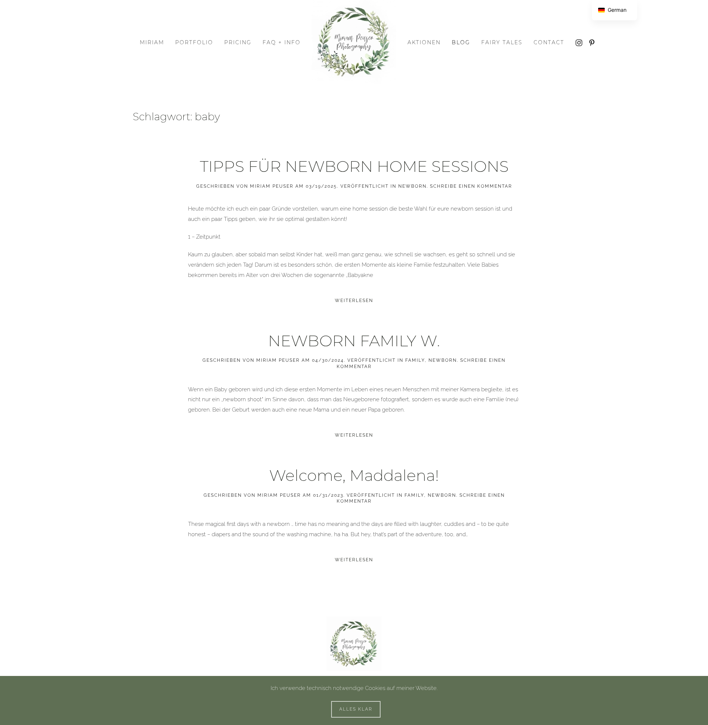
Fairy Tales (502, 42)
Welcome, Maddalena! (354, 475)
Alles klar (355, 709)
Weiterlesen (354, 300)
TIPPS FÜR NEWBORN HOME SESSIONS (354, 166)
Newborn (412, 186)
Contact (549, 42)
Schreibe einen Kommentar (471, 186)
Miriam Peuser (272, 186)
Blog (461, 42)
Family (415, 360)
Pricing (237, 42)
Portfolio (194, 42)
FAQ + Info (282, 42)
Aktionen (424, 42)
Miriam (152, 42)
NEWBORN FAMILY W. (354, 340)
